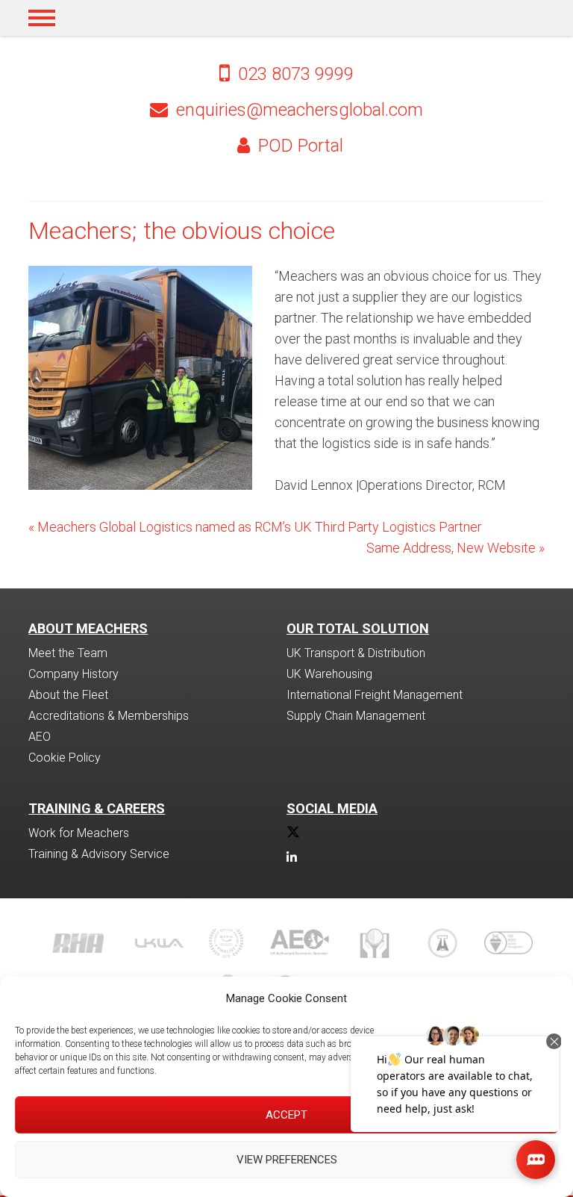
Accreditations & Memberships (108, 716)
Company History (73, 674)
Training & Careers (96, 808)
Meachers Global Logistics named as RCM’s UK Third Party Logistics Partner (255, 527)
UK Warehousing (329, 674)
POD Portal (298, 145)
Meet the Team (67, 653)
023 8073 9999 (294, 73)
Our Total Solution (357, 628)
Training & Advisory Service (98, 854)
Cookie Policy (64, 757)
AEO (39, 737)
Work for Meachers (78, 833)
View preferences (287, 1159)
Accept (286, 1115)
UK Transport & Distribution (355, 653)
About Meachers (88, 628)
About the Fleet (68, 695)
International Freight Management (374, 695)
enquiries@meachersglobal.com (299, 109)
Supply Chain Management (355, 716)
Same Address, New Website (455, 548)
